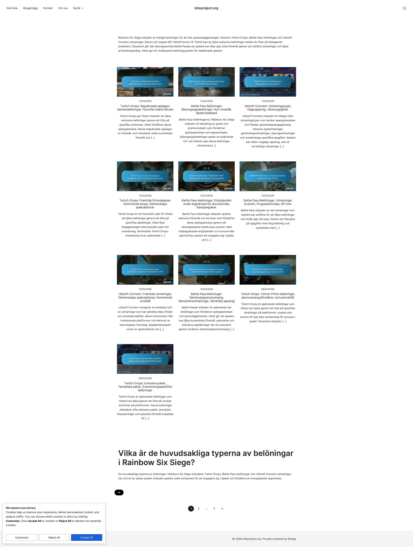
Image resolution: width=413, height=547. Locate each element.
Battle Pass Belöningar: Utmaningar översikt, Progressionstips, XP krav (268, 202)
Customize (21, 537)
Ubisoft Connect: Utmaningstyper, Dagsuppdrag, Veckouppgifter (267, 107)
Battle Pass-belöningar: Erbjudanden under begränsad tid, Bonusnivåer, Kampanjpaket (207, 204)
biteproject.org (206, 8)
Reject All (54, 537)
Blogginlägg (30, 8)
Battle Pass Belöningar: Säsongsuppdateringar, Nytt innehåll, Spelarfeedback (206, 109)
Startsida (12, 8)
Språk (76, 8)
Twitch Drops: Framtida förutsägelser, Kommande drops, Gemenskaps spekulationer (145, 204)
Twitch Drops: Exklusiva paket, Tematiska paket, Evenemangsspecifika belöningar (145, 387)
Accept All (86, 537)
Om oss (63, 8)
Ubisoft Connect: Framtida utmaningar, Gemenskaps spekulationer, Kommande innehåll (145, 297)
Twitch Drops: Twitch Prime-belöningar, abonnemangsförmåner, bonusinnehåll (268, 295)
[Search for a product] (405, 8)
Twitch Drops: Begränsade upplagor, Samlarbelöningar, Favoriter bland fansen (145, 107)
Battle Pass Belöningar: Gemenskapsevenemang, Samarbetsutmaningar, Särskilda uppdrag (206, 297)
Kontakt (48, 8)
